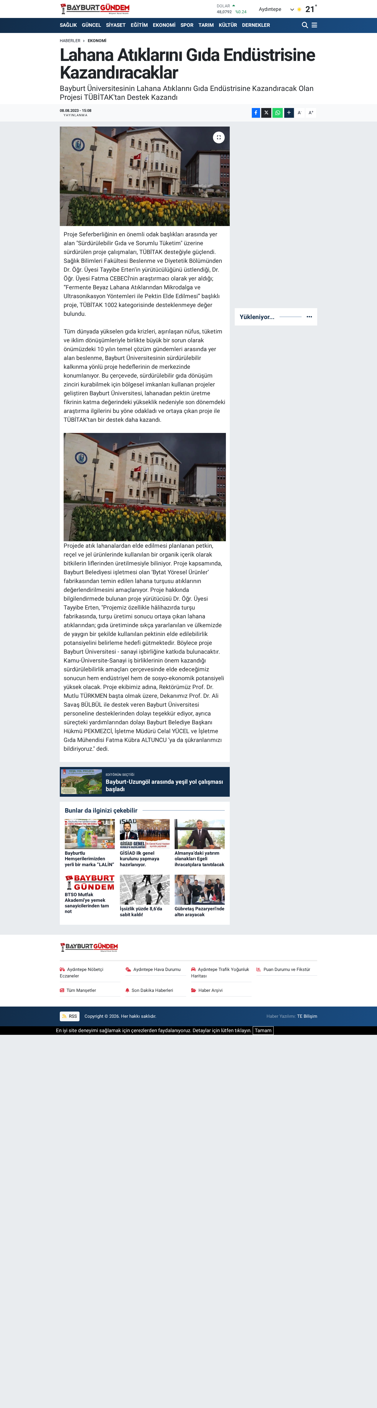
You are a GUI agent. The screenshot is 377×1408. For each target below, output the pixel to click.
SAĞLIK (68, 25)
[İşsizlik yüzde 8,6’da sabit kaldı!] (145, 889)
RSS (72, 1016)
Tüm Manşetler (81, 990)
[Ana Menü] (313, 25)
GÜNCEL (91, 25)
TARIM (206, 25)
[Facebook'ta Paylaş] (256, 113)
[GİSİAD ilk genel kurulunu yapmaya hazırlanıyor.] (145, 834)
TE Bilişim (307, 1016)
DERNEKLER (256, 25)
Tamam (263, 1030)
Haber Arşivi (211, 990)
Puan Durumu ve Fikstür (287, 969)
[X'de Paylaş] (266, 113)
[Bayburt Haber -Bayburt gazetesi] (95, 8)
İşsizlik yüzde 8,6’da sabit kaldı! (141, 911)
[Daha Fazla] (289, 113)
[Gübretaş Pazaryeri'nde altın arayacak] (200, 889)
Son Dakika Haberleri (152, 990)
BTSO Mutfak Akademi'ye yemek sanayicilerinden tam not (87, 903)
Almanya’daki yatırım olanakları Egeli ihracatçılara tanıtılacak (199, 858)
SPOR (187, 25)
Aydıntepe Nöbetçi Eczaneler (82, 973)
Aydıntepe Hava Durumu (157, 969)
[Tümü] (309, 317)
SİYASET (116, 25)
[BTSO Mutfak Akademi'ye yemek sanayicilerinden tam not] (90, 882)
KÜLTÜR (228, 25)
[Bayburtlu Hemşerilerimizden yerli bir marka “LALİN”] (90, 834)
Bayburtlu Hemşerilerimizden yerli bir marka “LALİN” (89, 858)
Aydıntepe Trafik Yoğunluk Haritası (220, 973)
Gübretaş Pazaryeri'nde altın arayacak (199, 911)
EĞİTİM (139, 25)
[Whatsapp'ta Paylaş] (277, 113)
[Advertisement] (282, 215)
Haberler (70, 40)
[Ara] (305, 25)
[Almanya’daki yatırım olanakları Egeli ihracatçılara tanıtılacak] (200, 834)
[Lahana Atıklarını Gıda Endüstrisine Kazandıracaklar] (145, 176)
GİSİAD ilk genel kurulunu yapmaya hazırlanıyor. (139, 858)
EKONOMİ (164, 25)
